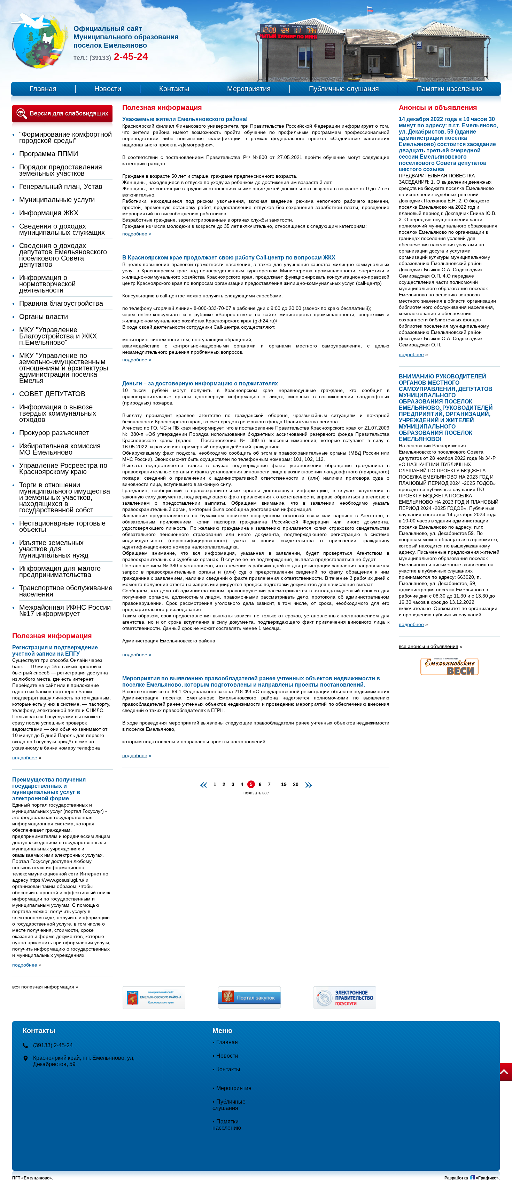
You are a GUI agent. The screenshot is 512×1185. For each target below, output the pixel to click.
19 (284, 784)
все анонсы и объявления (428, 646)
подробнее (411, 354)
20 (295, 784)
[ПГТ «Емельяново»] (39, 68)
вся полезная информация (43, 987)
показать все (256, 793)
